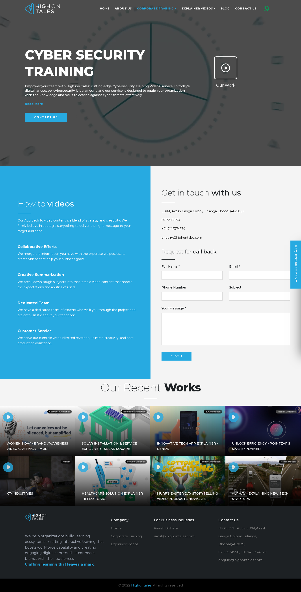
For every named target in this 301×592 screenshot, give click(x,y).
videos (198, 8)
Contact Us (46, 117)
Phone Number (174, 287)
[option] (150, 83)
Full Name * (171, 266)
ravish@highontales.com (174, 536)
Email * (234, 266)
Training (156, 8)
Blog (225, 8)
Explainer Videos (124, 544)
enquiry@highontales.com (182, 238)
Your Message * (174, 308)
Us (123, 8)
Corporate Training (126, 536)
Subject (235, 287)
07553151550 (171, 220)
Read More (34, 104)
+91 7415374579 (173, 229)
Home (105, 8)
